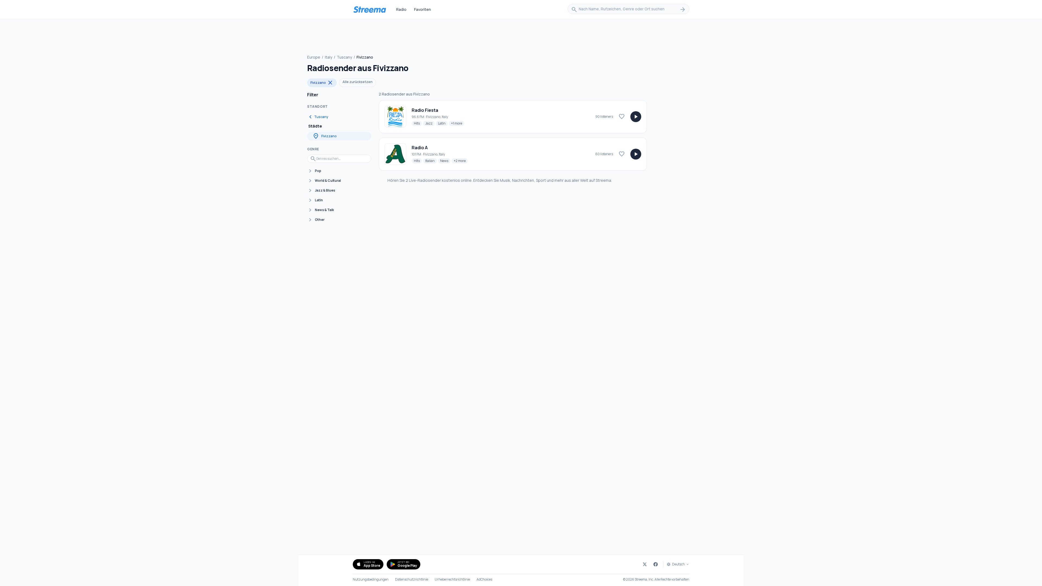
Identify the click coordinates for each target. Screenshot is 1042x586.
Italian (431, 160)
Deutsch (678, 564)
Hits (418, 123)
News (445, 160)
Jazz (430, 123)
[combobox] (628, 9)
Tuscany (344, 57)
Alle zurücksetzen (357, 81)
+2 (461, 160)
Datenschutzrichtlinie (411, 579)
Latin (443, 123)
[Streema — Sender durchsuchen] (369, 9)
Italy (328, 57)
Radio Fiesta (425, 110)
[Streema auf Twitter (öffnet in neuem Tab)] (644, 564)
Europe (313, 57)
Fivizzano (321, 83)
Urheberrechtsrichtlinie (452, 579)
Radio (401, 9)
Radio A (420, 148)
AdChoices (484, 579)
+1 (457, 123)
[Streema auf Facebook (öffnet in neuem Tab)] (655, 564)
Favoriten (422, 9)
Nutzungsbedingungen (371, 579)
